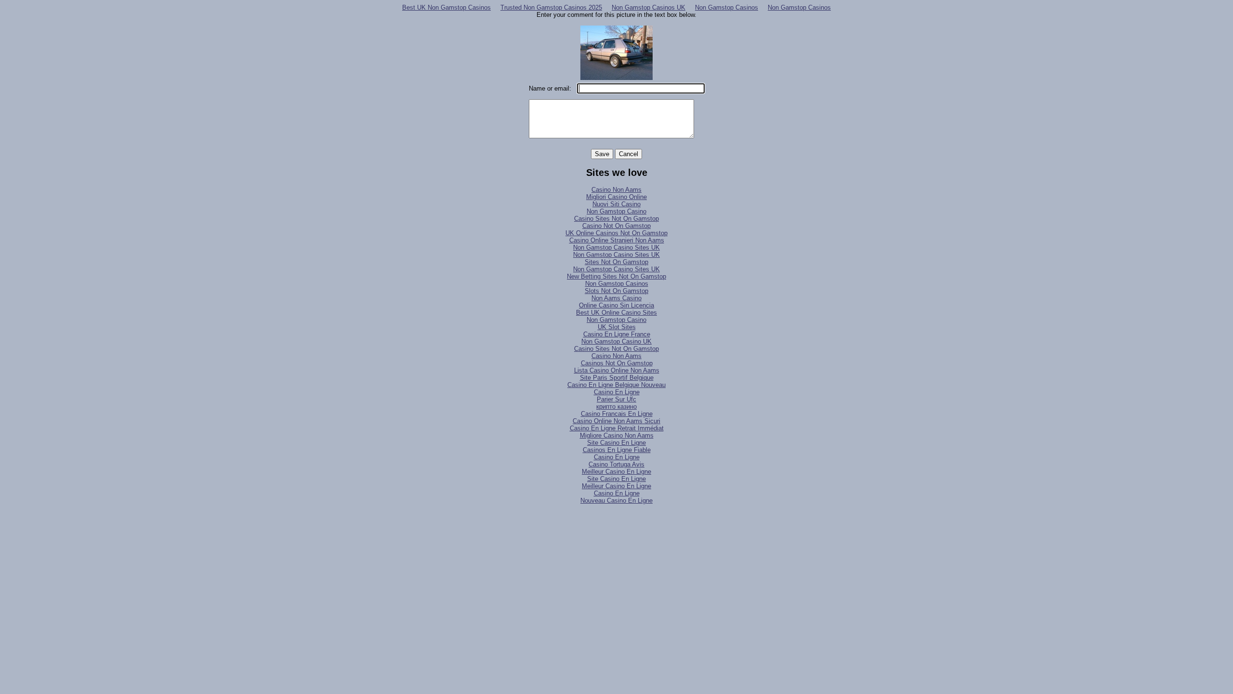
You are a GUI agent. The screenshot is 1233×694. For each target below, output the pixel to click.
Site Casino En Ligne (616, 442)
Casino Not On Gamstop (616, 225)
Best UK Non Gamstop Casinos (446, 7)
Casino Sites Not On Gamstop (616, 218)
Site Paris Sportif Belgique (617, 377)
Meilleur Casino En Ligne (616, 471)
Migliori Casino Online (616, 196)
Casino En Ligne (617, 392)
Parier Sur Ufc (616, 399)
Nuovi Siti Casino (616, 204)
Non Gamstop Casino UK (616, 341)
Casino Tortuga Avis (616, 464)
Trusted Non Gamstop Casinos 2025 (551, 7)
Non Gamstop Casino (616, 211)
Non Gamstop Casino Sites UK (616, 247)
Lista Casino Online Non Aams (616, 370)
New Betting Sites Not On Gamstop (616, 276)
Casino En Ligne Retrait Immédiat (617, 428)
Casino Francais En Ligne (617, 413)
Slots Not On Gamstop (616, 290)
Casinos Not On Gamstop (617, 363)
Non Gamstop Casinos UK (648, 7)
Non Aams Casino (616, 298)
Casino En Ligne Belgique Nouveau (616, 384)
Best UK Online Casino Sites (616, 312)
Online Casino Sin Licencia (616, 305)
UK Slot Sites (617, 327)
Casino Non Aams (616, 189)
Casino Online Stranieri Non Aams (616, 240)
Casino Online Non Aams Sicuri (616, 421)
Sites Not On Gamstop (616, 262)
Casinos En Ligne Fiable (617, 450)
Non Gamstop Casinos (726, 7)
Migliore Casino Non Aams (617, 435)
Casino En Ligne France (616, 334)
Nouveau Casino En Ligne (616, 500)
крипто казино (616, 406)
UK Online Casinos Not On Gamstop (616, 233)
